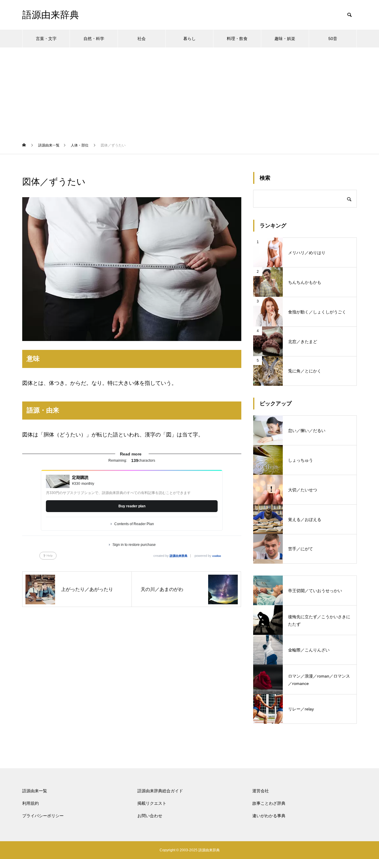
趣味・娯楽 (284, 38)
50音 (332, 38)
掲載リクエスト (151, 803)
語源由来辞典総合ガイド (160, 790)
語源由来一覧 (34, 790)
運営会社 (260, 790)
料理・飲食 (237, 38)
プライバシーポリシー (43, 815)
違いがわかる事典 (268, 815)
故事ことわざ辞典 (268, 803)
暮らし (189, 38)
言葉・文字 (46, 38)
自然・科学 (93, 38)
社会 (141, 38)
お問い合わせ (149, 815)
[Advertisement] (189, 91)
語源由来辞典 (178, 555)
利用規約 (30, 803)
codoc (216, 555)
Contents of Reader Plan (134, 524)
